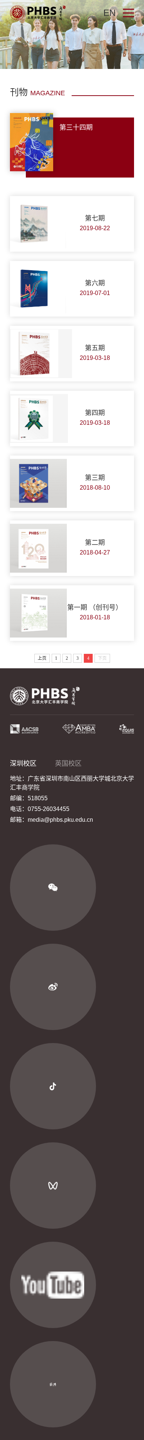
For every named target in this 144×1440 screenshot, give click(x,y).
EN (109, 13)
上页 (42, 658)
